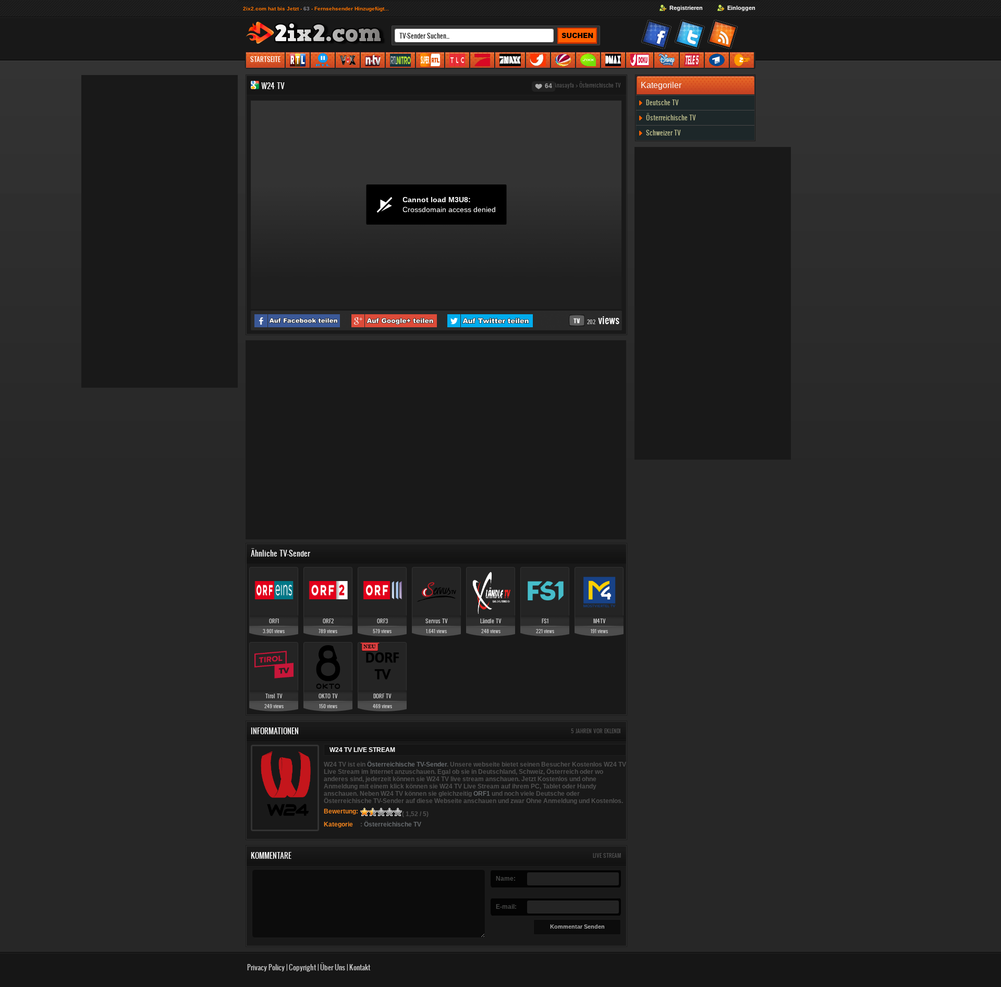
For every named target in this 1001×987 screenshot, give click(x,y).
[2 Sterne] (373, 812)
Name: (506, 878)
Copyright (302, 967)
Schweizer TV (663, 132)
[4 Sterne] (389, 812)
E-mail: (506, 906)
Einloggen (741, 8)
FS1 (545, 621)
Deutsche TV (662, 102)
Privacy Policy (266, 967)
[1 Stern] (364, 812)
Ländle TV (491, 621)
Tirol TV (274, 696)
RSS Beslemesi (724, 36)
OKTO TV (328, 696)
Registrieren (686, 8)
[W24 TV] (255, 85)
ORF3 (382, 621)
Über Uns (332, 967)
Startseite (265, 59)
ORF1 (274, 621)
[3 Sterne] (381, 812)
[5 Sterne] (398, 812)
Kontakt (359, 967)
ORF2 (328, 621)
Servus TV (436, 621)
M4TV (599, 621)
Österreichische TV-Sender (407, 764)
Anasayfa (564, 85)
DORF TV (382, 696)
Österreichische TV (600, 85)
